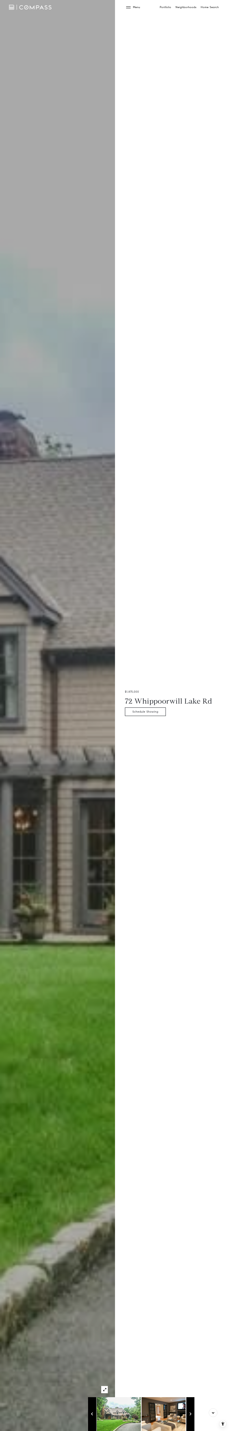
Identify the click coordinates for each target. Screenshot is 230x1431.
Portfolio (165, 7)
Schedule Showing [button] (145, 711)
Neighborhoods (186, 7)
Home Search (210, 7)
